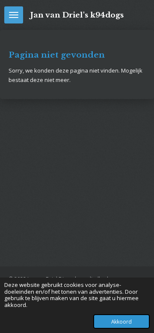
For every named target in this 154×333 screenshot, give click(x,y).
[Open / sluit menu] (13, 14)
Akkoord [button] (121, 321)
